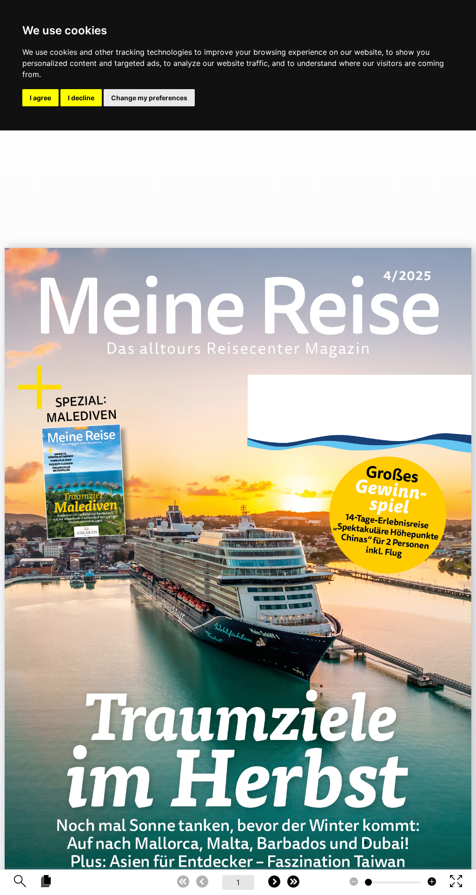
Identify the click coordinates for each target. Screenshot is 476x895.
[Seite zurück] (202, 882)
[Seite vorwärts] (274, 882)
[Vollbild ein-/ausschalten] (456, 882)
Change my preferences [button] (149, 98)
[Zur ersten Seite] (183, 882)
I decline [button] (81, 98)
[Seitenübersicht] (46, 882)
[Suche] (20, 882)
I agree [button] (40, 98)
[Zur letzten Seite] (293, 882)
